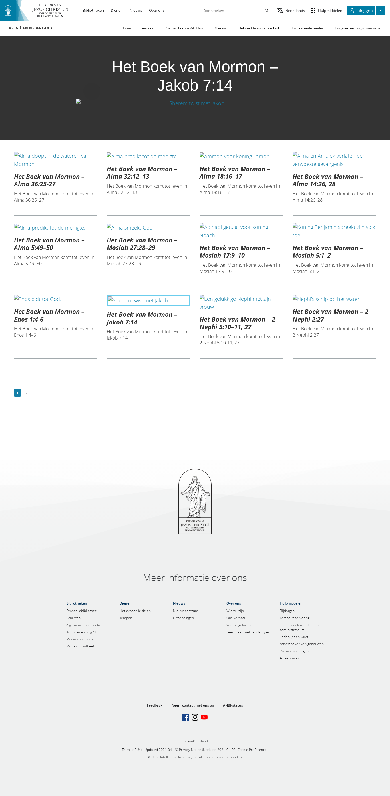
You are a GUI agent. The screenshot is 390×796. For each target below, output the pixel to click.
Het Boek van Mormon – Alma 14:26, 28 (328, 180)
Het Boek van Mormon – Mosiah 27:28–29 (142, 244)
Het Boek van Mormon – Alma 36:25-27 (49, 180)
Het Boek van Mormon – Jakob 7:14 (142, 318)
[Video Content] (195, 103)
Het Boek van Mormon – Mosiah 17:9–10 (235, 251)
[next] (35, 393)
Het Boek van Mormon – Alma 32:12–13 (142, 172)
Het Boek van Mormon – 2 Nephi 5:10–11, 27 (237, 323)
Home (126, 28)
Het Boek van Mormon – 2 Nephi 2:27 (330, 315)
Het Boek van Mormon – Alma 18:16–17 (235, 172)
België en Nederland (30, 28)
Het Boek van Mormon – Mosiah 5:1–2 (328, 251)
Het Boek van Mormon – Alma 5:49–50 (49, 244)
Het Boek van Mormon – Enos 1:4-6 (49, 315)
